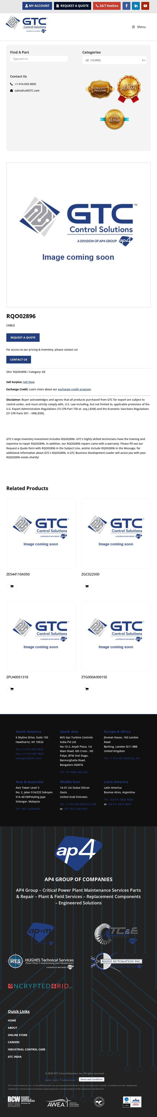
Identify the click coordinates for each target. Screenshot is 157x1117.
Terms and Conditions (91, 1079)
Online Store (17, 1035)
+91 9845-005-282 (76, 772)
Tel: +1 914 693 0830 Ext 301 (122, 758)
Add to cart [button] (11, 586)
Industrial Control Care (26, 1049)
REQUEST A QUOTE (75, 6)
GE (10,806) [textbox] (115, 60)
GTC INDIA (15, 1056)
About (12, 1027)
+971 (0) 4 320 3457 (75, 809)
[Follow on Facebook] (126, 6)
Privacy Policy (52, 1079)
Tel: (62, 772)
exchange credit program (74, 389)
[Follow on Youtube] (145, 6)
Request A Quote (23, 337)
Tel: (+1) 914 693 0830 (29, 749)
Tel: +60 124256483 (28, 809)
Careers (14, 1042)
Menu (141, 27)
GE (43, 372)
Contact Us (18, 359)
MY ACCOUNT (39, 6)
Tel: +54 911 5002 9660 (118, 799)
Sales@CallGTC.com (28, 758)
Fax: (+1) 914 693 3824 (30, 753)
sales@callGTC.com (27, 90)
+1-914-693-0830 (25, 84)
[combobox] (114, 60)
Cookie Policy (69, 1079)
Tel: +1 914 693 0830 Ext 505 (78, 804)
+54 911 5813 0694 (119, 804)
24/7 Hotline (109, 6)
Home (12, 1020)
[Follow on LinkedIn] (136, 6)
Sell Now (28, 382)
